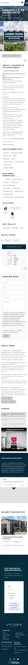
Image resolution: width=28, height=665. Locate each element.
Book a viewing (8, 401)
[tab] (3, 549)
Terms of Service (13, 332)
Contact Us (6, 639)
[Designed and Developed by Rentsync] (14, 662)
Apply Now (7, 398)
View (15, 261)
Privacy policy (19, 633)
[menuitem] (8, 633)
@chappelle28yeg (18, 138)
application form (15, 362)
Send (6, 336)
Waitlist (16, 259)
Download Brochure (8, 144)
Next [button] (26, 35)
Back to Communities (11, 55)
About (4, 637)
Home (4, 633)
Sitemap (17, 637)
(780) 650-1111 (6, 15)
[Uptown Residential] (5, 3)
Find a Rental (6, 635)
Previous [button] (2, 35)
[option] (14, 36)
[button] (14, 487)
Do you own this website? (7, 484)
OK (23, 484)
